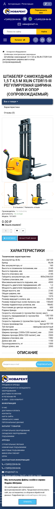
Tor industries (21, 211)
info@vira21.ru (11, 472)
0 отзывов (17, 207)
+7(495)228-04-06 (12, 19)
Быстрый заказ (28, 238)
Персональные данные (13, 422)
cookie (27, 495)
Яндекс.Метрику (39, 495)
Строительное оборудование (16, 430)
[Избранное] (35, 40)
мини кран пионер (10, 453)
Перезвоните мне (41, 11)
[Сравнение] (42, 40)
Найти (44, 32)
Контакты (6, 414)
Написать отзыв (32, 207)
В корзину (10, 238)
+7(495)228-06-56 (42, 19)
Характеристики (12, 107)
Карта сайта (7, 416)
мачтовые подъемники (13, 450)
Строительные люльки (13, 444)
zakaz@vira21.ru (30, 24)
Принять (27, 502)
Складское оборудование (14, 433)
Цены (4, 456)
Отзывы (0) (9, 113)
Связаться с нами (10, 419)
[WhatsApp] (30, 19)
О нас (4, 408)
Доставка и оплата (11, 411)
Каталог (18, 40)
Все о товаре (10, 101)
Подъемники (8, 436)
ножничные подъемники (14, 447)
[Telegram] (25, 19)
